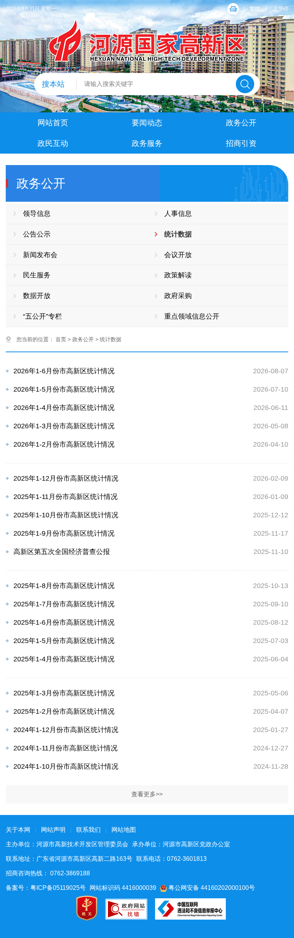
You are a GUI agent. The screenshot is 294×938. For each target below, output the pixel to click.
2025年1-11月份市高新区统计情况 (65, 497)
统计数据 (178, 234)
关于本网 (18, 829)
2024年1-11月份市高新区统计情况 (65, 748)
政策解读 (178, 275)
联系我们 (88, 829)
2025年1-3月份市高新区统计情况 (63, 693)
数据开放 (37, 296)
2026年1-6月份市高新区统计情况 (63, 371)
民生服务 (37, 275)
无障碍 (280, 8)
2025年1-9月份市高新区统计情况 (63, 533)
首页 (61, 339)
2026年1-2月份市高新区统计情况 (63, 444)
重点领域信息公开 (191, 316)
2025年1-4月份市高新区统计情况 (63, 659)
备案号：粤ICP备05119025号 (46, 888)
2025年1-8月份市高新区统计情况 (63, 586)
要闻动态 (147, 122)
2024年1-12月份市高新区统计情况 (65, 730)
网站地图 (123, 829)
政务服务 (147, 143)
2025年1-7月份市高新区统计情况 (63, 604)
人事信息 (178, 213)
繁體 (255, 8)
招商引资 (241, 143)
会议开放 (178, 255)
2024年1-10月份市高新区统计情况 (65, 766)
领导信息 (37, 213)
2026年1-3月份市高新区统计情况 (63, 426)
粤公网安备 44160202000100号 (211, 888)
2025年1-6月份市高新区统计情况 (63, 622)
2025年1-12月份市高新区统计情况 (65, 478)
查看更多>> (147, 794)
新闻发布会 (40, 255)
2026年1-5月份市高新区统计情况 (63, 389)
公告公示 (37, 234)
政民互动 (53, 143)
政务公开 (241, 122)
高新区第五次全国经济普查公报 (61, 552)
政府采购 (178, 296)
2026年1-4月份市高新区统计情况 (63, 407)
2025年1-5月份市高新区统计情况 (63, 641)
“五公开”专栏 (42, 316)
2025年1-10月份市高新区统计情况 (65, 515)
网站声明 (53, 829)
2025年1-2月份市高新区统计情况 (63, 711)
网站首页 (53, 122)
